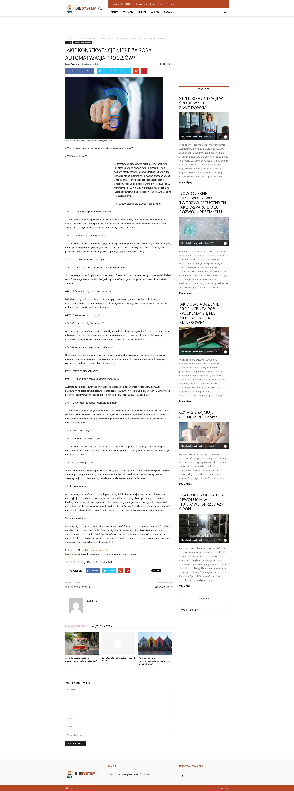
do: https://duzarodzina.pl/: (95, 550)
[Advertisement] (147, 27)
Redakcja (75, 64)
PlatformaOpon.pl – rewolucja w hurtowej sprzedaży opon (201, 501)
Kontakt (170, 4)
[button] (225, 12)
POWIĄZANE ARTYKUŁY (77, 626)
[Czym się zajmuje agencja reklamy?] (204, 435)
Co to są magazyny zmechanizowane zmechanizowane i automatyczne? (155, 661)
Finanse (141, 12)
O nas (152, 4)
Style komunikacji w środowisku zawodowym (201, 103)
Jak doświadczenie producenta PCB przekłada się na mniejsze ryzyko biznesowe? (199, 313)
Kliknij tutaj (70, 554)
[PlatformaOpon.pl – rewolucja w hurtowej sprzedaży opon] (204, 528)
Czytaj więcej (185, 182)
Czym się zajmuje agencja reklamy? (198, 415)
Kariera (155, 12)
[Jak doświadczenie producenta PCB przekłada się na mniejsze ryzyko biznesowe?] (204, 341)
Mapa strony (223, 788)
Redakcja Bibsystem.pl (191, 136)
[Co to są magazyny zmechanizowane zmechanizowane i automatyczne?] (155, 643)
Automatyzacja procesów (82, 43)
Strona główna (141, 4)
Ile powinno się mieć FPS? (78, 586)
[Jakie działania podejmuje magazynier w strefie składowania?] (82, 643)
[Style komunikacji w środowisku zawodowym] (204, 126)
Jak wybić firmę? (163, 586)
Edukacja (128, 12)
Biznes (114, 12)
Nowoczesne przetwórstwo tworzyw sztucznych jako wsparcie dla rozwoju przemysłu (202, 202)
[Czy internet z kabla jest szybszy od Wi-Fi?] (118, 643)
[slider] (74, 562)
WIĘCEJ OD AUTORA (102, 626)
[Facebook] (224, 4)
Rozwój (168, 12)
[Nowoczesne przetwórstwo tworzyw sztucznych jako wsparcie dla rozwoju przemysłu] (204, 231)
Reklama (160, 4)
